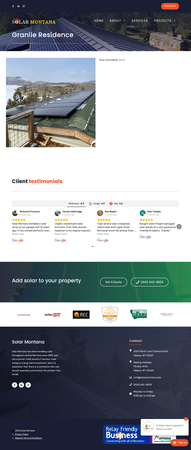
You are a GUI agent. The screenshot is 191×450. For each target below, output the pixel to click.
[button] (12, 226)
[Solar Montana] (34, 20)
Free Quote (170, 6)
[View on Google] (15, 213)
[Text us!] (179, 443)
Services (140, 20)
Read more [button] (18, 234)
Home (99, 20)
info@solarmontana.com (147, 377)
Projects (163, 20)
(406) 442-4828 (143, 384)
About (115, 20)
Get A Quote (113, 282)
